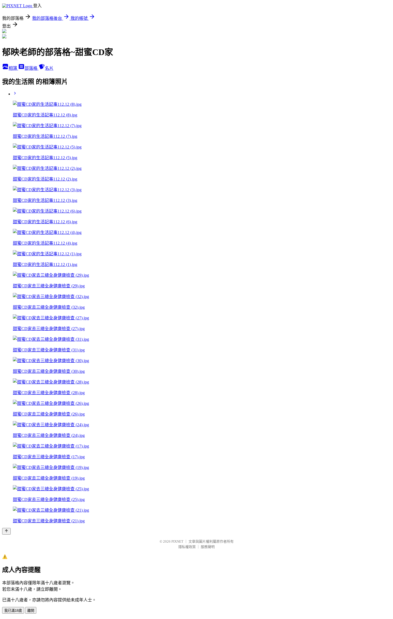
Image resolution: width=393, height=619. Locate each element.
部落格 (31, 68)
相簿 (13, 68)
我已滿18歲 (13, 611)
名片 (49, 68)
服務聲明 (208, 547)
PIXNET (177, 541)
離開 (30, 611)
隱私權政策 (187, 547)
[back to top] (6, 531)
